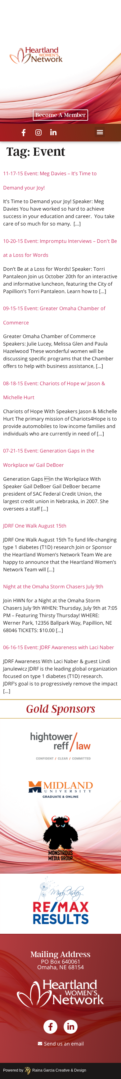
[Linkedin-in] (53, 132)
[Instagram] (38, 132)
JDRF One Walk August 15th (34, 525)
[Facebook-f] (23, 132)
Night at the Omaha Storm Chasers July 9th (53, 586)
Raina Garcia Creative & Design (57, 1070)
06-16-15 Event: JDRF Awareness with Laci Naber (58, 647)
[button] (100, 132)
